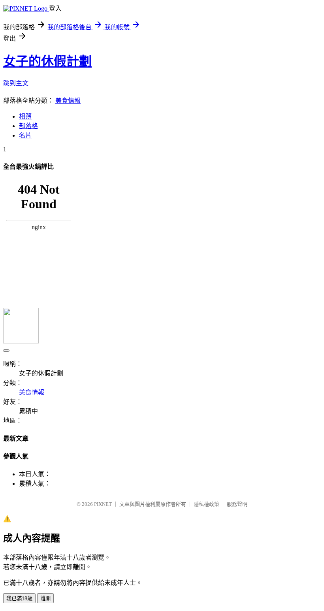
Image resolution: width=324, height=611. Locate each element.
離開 (45, 599)
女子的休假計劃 (47, 61)
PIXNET (103, 504)
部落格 (28, 126)
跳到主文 (15, 83)
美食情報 (68, 100)
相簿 (25, 116)
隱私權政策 (206, 504)
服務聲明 (237, 504)
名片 (25, 135)
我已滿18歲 (19, 599)
